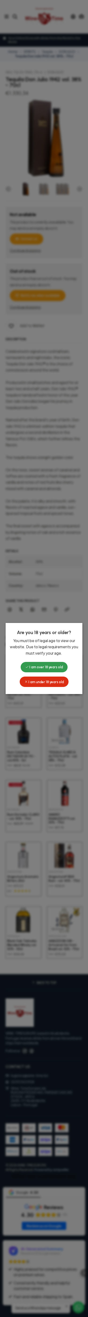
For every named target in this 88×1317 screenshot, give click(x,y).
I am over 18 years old (46, 667)
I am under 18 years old (46, 682)
